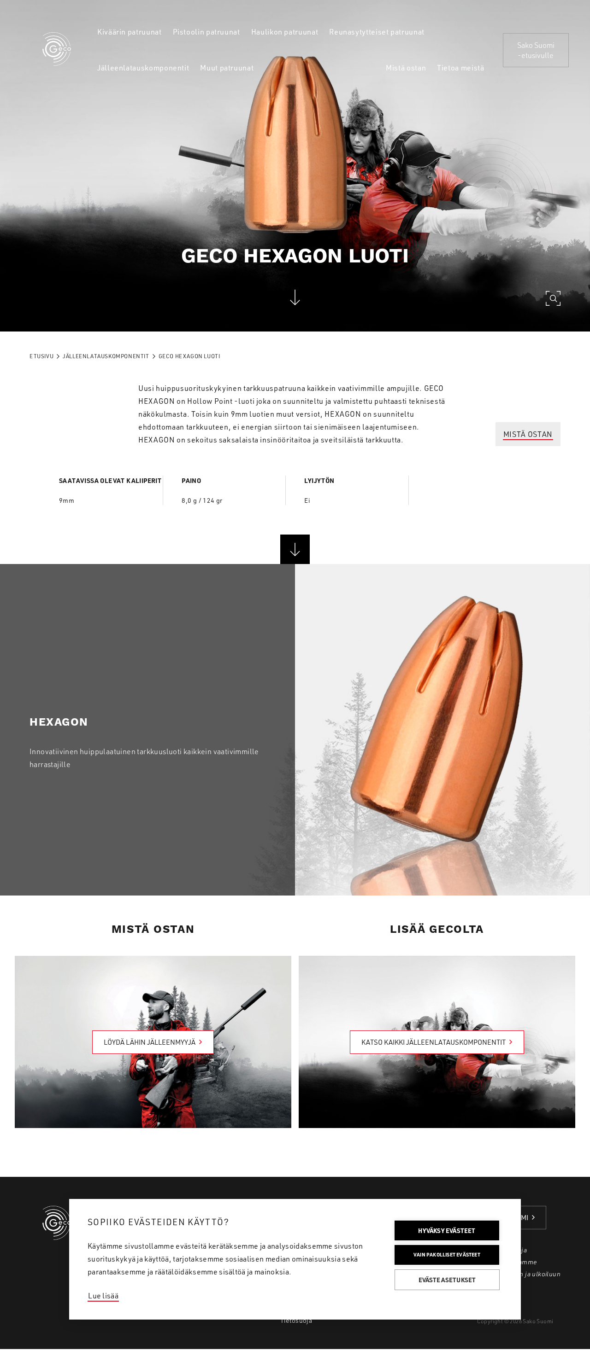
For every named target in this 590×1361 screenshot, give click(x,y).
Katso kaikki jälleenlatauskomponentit (433, 1042)
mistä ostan (528, 434)
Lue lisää (103, 1295)
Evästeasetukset (447, 1280)
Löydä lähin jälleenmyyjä (149, 1042)
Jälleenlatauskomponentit (106, 356)
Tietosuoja (296, 1320)
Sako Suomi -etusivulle (536, 50)
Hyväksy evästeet (446, 1230)
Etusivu (41, 356)
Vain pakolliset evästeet (446, 1254)
